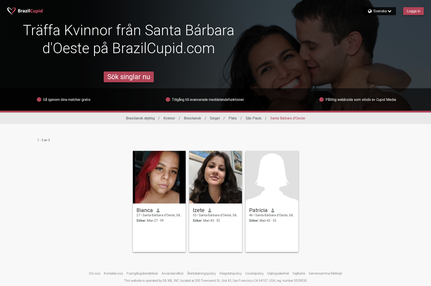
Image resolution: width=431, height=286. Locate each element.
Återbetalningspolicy (201, 273)
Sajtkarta (298, 273)
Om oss (94, 273)
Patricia (258, 210)
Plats (233, 118)
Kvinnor (169, 118)
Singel (215, 118)
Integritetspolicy (231, 273)
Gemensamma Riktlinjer (325, 273)
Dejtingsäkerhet (278, 273)
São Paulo (254, 118)
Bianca (144, 210)
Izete (199, 210)
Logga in (413, 11)
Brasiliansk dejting (140, 118)
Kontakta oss (113, 273)
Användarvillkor (173, 273)
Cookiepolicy (254, 273)
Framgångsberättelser (142, 273)
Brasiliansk (192, 118)
